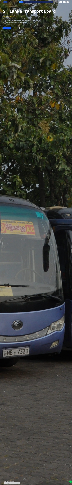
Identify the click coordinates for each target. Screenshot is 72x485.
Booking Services (39, 2)
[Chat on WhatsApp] (70, 481)
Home (21, 2)
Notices (31, 2)
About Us (26, 2)
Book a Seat (7, 28)
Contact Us (48, 2)
